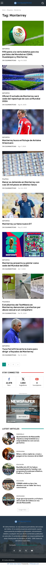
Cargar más (22, 510)
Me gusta (9, 378)
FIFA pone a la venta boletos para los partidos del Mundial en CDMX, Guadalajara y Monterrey (20, 54)
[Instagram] (20, 551)
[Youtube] (32, 551)
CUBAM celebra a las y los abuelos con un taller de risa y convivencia (28, 485)
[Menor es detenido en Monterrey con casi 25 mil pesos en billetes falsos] (23, 163)
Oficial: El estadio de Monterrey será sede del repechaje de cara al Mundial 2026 (21, 99)
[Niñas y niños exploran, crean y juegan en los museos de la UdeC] (8, 454)
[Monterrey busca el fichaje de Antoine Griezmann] (23, 121)
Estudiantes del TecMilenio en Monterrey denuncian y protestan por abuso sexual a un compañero (21, 307)
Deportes (6, 48)
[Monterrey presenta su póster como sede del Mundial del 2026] (23, 244)
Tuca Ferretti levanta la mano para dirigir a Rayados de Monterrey (20, 350)
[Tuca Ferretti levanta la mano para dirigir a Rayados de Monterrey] (23, 330)
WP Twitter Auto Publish (14, 564)
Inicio (4, 10)
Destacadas (20, 451)
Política (5, 179)
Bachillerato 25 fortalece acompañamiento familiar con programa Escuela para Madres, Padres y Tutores (29, 470)
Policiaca (6, 301)
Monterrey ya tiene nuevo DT (17, 224)
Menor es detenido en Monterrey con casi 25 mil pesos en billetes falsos (21, 183)
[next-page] (18, 364)
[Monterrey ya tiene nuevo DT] (23, 205)
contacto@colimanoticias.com (26, 545)
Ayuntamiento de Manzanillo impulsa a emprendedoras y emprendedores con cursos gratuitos (28, 440)
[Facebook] (14, 551)
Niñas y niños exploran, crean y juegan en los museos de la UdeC (29, 455)
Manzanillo (20, 434)
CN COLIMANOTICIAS (9, 60)
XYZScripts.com (34, 564)
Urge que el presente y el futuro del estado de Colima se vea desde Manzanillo (29, 501)
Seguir (23, 378)
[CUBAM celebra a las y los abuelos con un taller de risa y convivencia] (8, 484)
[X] (26, 551)
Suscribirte (37, 378)
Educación (20, 464)
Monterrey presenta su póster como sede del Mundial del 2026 (20, 264)
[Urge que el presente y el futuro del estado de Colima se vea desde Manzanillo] (8, 499)
